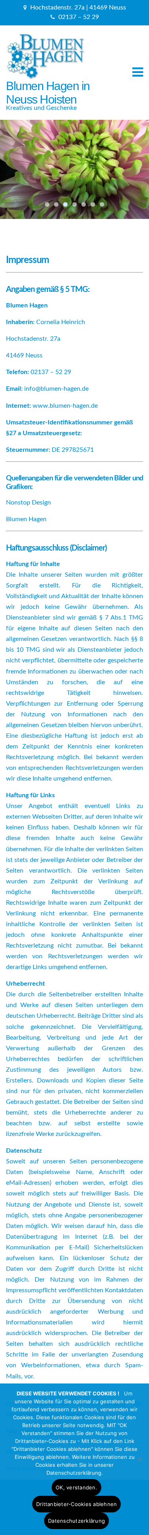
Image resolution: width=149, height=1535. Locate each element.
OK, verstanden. (76, 1487)
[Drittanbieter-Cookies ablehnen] (139, 1459)
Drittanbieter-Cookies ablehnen (76, 1504)
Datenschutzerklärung (76, 1521)
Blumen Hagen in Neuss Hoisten (48, 92)
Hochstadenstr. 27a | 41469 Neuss (78, 7)
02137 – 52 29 (78, 17)
